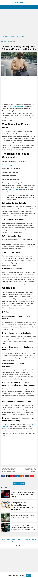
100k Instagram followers (17, 106)
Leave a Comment (19, 483)
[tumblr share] (27, 477)
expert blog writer (12, 189)
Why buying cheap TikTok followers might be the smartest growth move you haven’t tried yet (23, 528)
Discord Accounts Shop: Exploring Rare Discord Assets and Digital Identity (23, 494)
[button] (19, 7)
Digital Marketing (20, 36)
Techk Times (19, 2)
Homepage (5, 36)
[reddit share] (22, 477)
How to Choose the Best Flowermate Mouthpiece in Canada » (29, 470)
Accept (28, 575)
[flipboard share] (32, 477)
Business (11, 36)
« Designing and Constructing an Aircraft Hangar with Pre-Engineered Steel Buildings (9, 470)
